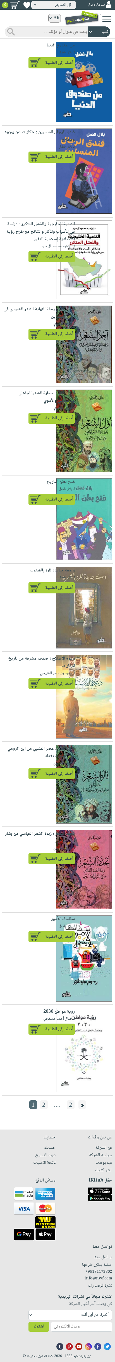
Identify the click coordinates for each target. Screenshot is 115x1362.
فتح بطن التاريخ (61, 482)
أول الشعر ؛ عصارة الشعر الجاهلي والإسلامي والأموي (46, 397)
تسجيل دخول (96, 5)
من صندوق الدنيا (61, 45)
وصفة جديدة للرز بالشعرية (52, 570)
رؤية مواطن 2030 (59, 1012)
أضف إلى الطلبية (59, 63)
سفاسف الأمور (63, 919)
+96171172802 (98, 1272)
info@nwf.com (98, 1278)
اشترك (38, 1326)
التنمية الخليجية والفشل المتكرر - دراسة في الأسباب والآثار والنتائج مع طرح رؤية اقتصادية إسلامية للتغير (41, 232)
